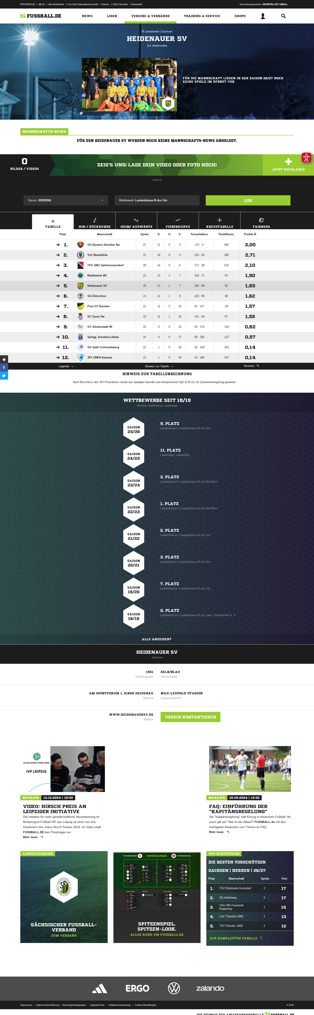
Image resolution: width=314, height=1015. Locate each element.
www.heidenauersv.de (131, 714)
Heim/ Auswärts (136, 226)
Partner (105, 4)
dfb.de (41, 4)
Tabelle (53, 226)
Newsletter (136, 4)
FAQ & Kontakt (120, 4)
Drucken (249, 365)
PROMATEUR (27, 4)
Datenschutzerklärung (47, 1005)
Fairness (261, 226)
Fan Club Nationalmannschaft (82, 4)
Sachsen (166, 31)
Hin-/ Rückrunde (95, 226)
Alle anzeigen (155, 639)
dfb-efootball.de (56, 4)
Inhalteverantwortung (120, 1005)
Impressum (26, 1005)
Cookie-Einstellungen (145, 1005)
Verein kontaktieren (190, 717)
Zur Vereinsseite (157, 45)
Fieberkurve (178, 226)
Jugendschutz (97, 1005)
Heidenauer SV (157, 652)
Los (248, 200)
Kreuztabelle (219, 226)
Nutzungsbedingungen (74, 1005)
